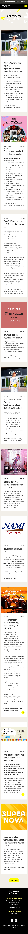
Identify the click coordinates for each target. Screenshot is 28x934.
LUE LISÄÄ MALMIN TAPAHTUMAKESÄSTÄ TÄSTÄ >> (14, 204)
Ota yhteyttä (14, 913)
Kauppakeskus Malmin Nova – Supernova (12, 862)
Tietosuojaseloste (20, 925)
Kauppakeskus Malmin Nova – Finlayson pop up (14, 357)
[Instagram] (16, 920)
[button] (25, 6)
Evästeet (14, 927)
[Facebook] (12, 920)
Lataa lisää (14, 880)
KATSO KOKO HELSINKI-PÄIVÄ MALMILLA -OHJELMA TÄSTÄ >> (14, 439)
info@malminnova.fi (14, 907)
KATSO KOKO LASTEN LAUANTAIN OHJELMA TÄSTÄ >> (14, 107)
